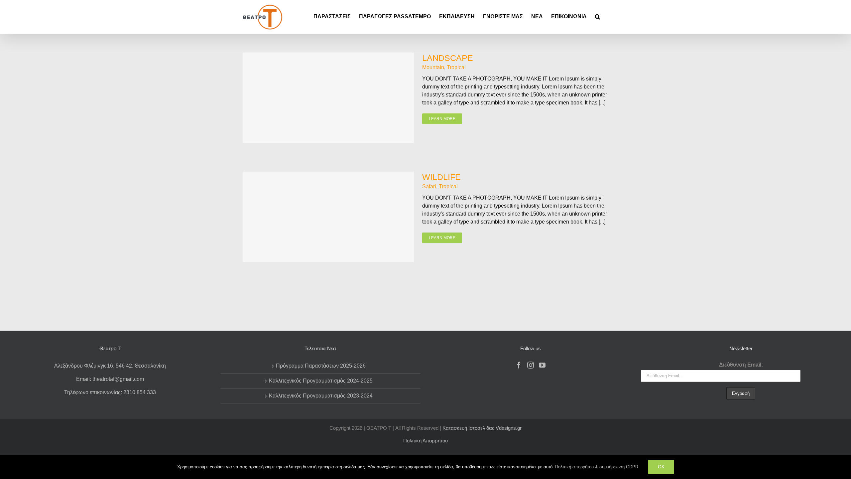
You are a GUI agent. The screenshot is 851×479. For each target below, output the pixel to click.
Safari (429, 186)
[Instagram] (530, 365)
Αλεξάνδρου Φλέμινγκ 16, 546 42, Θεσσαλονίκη (110, 366)
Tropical (456, 67)
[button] (597, 16)
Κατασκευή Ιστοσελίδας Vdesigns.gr (482, 428)
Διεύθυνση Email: (741, 365)
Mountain (433, 67)
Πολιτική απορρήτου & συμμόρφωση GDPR (596, 466)
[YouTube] (542, 365)
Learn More (442, 118)
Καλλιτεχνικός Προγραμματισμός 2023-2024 (321, 396)
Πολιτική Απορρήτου (425, 440)
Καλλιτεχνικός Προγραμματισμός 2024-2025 (321, 381)
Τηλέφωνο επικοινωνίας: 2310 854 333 (110, 392)
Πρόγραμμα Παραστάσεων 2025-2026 (321, 366)
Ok (661, 466)
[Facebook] (519, 365)
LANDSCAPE (447, 58)
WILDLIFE (441, 177)
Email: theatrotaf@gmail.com (110, 379)
